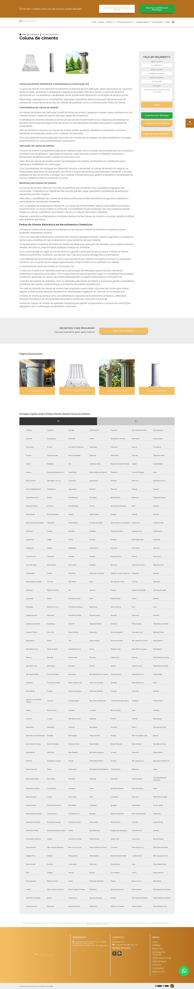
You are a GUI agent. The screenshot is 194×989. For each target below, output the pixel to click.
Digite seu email (157, 69)
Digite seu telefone (157, 78)
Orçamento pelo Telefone (157, 123)
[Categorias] (173, 22)
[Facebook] (119, 953)
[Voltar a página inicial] (27, 21)
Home (94, 22)
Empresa (101, 22)
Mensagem (157, 86)
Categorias (34, 34)
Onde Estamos (158, 22)
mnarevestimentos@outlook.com (126, 945)
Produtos (109, 22)
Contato (167, 22)
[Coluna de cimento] (30, 62)
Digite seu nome (157, 61)
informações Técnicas (124, 22)
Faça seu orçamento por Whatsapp (156, 9)
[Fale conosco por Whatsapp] (184, 971)
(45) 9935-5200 (119, 942)
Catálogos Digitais (142, 22)
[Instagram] (114, 953)
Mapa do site (158, 972)
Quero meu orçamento (123, 331)
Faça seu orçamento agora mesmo (117, 9)
